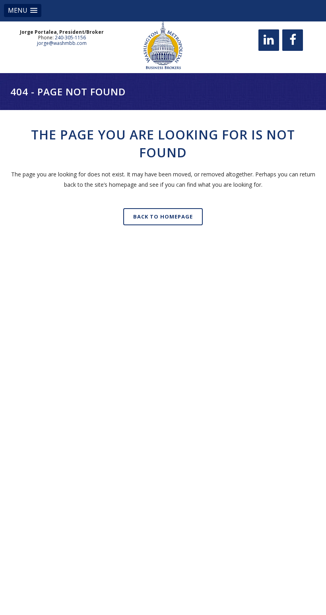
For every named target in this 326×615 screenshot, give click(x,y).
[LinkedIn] (268, 40)
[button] (22, 10)
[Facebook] (292, 40)
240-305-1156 (70, 37)
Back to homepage (163, 216)
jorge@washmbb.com (62, 43)
